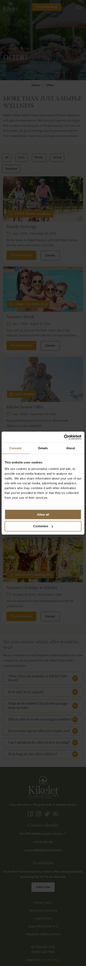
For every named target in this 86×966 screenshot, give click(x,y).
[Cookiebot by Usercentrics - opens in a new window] (63, 437)
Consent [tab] (15, 448)
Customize (40, 526)
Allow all (43, 514)
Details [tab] (43, 448)
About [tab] (70, 448)
